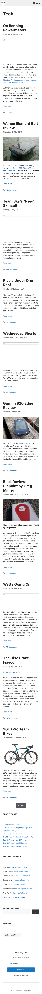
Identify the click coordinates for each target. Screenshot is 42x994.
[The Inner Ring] (3, 3)
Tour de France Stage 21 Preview (15, 840)
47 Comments (11, 392)
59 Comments (11, 322)
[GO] (35, 911)
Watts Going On (16, 584)
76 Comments (11, 647)
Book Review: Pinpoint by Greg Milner (17, 485)
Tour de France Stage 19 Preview (15, 846)
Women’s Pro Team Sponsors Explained (17, 828)
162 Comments (12, 718)
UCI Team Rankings (10, 831)
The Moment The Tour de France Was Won (18, 837)
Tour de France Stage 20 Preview (15, 843)
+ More (21, 806)
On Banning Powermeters (15, 28)
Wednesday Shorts (19, 333)
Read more (7, 106)
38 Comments (11, 573)
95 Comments (11, 798)
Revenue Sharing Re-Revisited (14, 834)
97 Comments (11, 471)
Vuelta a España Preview (12, 825)
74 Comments (11, 190)
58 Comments (11, 269)
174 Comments (12, 113)
